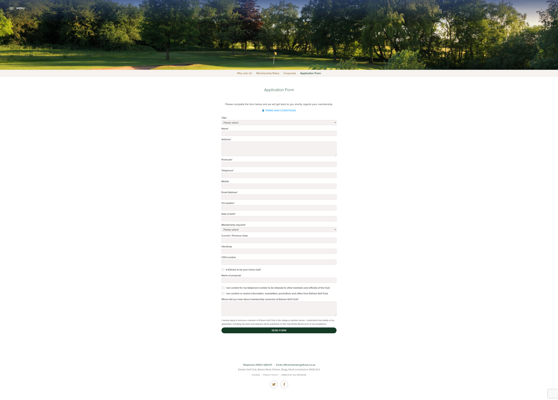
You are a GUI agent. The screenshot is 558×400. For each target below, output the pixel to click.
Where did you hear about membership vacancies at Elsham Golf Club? (260, 299)
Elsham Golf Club (279, 14)
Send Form (279, 330)
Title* (224, 117)
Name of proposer (231, 275)
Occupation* (228, 203)
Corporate (290, 73)
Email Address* (229, 192)
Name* (225, 128)
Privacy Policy (270, 375)
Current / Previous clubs (234, 235)
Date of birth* (228, 214)
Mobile (225, 181)
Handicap (226, 246)
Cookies (256, 375)
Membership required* (233, 224)
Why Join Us (244, 73)
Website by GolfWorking (293, 375)
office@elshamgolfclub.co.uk (299, 364)
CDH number (228, 257)
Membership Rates (267, 73)
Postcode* (227, 159)
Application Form (310, 73)
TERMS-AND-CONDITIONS (280, 110)
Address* (226, 139)
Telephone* (227, 170)
